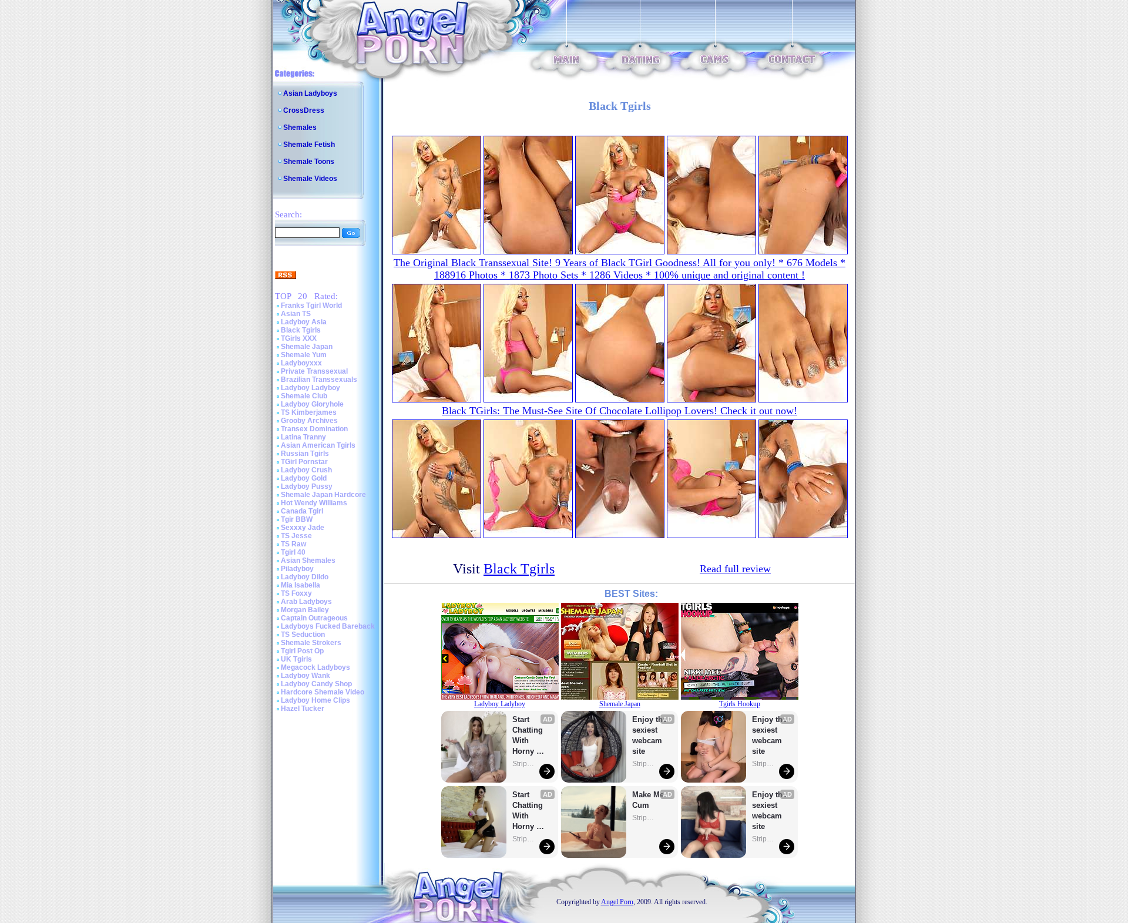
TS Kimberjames (309, 412)
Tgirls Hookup (739, 704)
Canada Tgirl (302, 511)
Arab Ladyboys (306, 602)
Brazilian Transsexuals (319, 379)
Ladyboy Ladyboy (310, 388)
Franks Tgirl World (311, 305)
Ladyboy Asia (304, 322)
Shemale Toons (308, 161)
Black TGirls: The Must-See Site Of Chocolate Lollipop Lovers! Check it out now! (619, 411)
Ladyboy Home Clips (315, 700)
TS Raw (293, 544)
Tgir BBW (297, 519)
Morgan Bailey (305, 610)
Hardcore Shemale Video (322, 692)
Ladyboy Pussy (307, 486)
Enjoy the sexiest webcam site (649, 735)
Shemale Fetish (309, 144)
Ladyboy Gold (304, 478)
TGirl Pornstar (304, 462)
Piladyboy (297, 569)
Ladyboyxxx (301, 363)
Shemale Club (304, 396)
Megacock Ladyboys (315, 667)
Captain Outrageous (314, 618)
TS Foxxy (296, 593)
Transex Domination (314, 429)
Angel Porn (617, 902)
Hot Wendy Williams (314, 503)
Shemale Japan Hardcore (323, 495)
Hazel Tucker (302, 708)
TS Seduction (303, 634)
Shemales (300, 127)
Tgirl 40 (293, 552)
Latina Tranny (303, 437)
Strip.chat (524, 764)
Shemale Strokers (311, 643)
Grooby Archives (309, 421)
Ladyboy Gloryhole (312, 404)
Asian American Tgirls (318, 445)
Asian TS (296, 314)
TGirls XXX (299, 338)
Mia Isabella (300, 585)
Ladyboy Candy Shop (316, 684)
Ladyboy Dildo (304, 577)
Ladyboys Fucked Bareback (328, 626)
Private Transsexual (314, 371)
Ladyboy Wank (305, 676)
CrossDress (303, 110)
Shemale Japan (307, 347)
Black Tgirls (301, 330)
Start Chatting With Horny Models (528, 736)
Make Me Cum (649, 800)
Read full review (735, 569)
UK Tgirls (296, 659)
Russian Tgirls (305, 453)
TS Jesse (296, 536)
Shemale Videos (310, 178)
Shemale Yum (304, 355)
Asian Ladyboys (310, 93)
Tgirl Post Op (302, 651)
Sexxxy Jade (302, 527)
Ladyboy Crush (306, 470)
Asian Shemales (308, 560)
